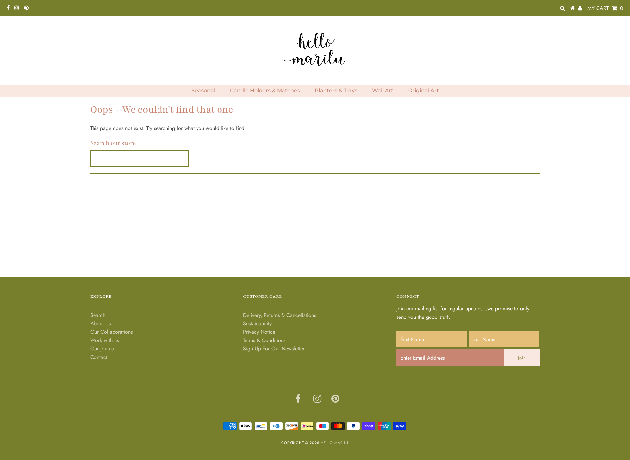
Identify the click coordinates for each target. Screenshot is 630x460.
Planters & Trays (336, 90)
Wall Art (382, 90)
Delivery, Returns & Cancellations (279, 315)
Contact (98, 357)
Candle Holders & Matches (265, 90)
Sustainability (257, 323)
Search (97, 315)
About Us (100, 323)
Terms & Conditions (264, 340)
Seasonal (203, 90)
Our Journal (103, 348)
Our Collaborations (111, 332)
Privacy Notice (259, 332)
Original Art (423, 90)
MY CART (605, 8)
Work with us (104, 340)
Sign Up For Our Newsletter (273, 348)
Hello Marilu (334, 442)
